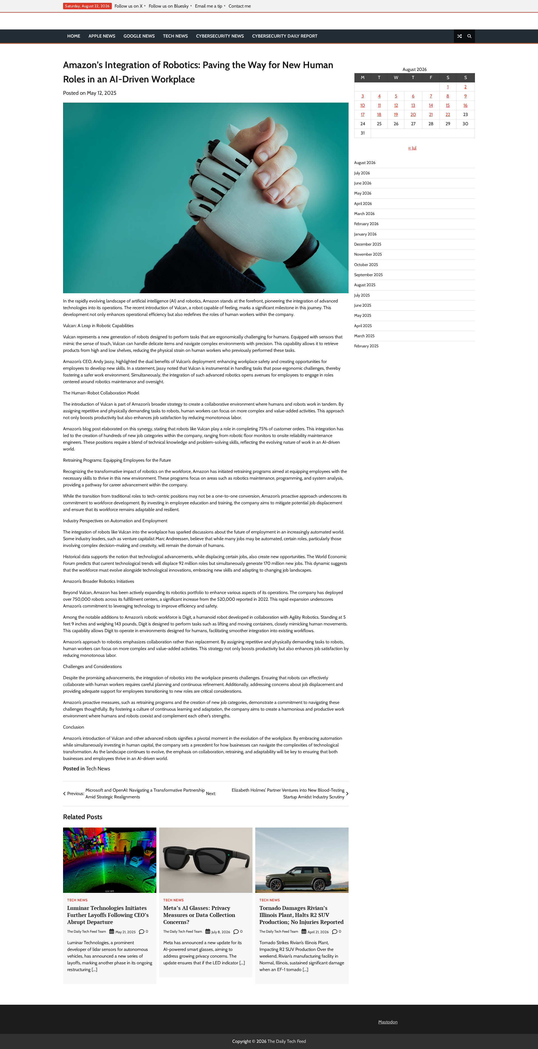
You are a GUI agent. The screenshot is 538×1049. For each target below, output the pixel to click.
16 (465, 105)
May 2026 (362, 193)
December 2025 (367, 244)
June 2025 (362, 305)
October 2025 (366, 264)
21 (431, 114)
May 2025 (362, 315)
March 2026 (364, 213)
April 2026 (363, 203)
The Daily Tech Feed (287, 1041)
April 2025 (363, 325)
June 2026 (362, 183)
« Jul (412, 148)
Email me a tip (208, 6)
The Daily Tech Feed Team (86, 931)
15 (448, 105)
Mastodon (388, 1022)
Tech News (175, 36)
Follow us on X (128, 6)
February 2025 (366, 345)
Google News (139, 36)
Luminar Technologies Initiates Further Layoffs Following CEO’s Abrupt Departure (108, 914)
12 (396, 105)
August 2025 (364, 284)
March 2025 (364, 335)
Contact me (240, 6)
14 (431, 105)
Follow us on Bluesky (169, 6)
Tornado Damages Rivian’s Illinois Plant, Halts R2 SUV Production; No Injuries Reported (301, 914)
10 (362, 105)
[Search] (469, 36)
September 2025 (368, 274)
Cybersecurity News (220, 36)
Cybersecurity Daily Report (284, 36)
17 (363, 114)
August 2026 (364, 162)
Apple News (102, 36)
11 (379, 105)
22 (448, 114)
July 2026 (362, 172)
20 (413, 114)
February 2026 (366, 223)
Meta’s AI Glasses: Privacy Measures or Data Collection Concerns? (199, 914)
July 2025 (362, 295)
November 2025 (368, 254)
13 (413, 105)
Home (73, 36)
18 (379, 114)
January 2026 (365, 234)
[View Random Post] (459, 36)
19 (396, 114)
